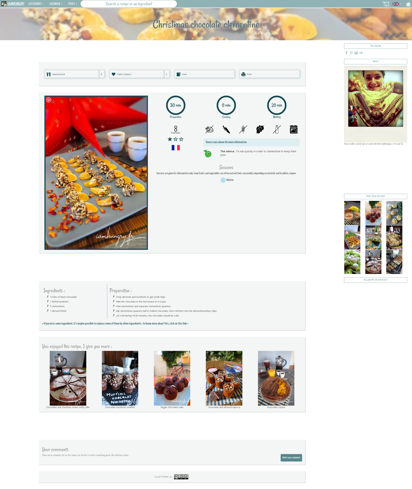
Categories (35, 3)
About (376, 61)
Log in (386, 5)
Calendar (54, 3)
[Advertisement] (172, 47)
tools (71, 3)
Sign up (386, 2)
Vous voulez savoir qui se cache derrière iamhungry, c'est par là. (373, 144)
